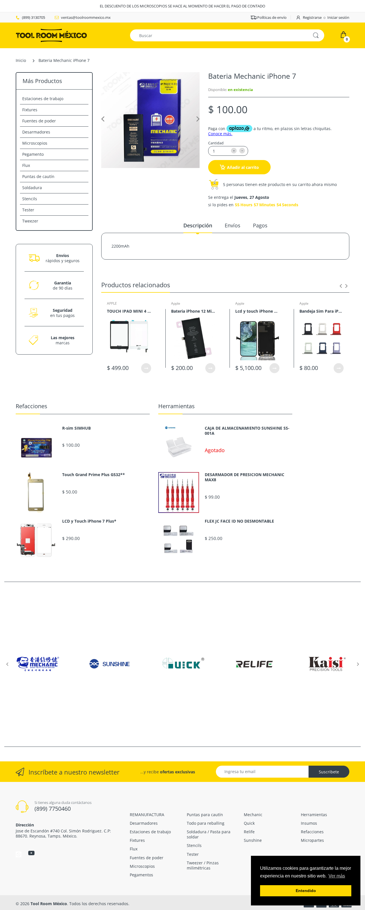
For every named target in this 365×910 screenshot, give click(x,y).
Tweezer (30, 221)
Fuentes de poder (39, 121)
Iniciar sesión (338, 17)
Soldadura (32, 187)
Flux (26, 165)
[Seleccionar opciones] (146, 368)
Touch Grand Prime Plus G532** (93, 474)
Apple (175, 303)
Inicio (21, 60)
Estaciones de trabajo (42, 98)
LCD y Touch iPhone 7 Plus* (89, 521)
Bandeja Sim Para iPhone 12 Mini (321, 311)
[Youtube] (31, 853)
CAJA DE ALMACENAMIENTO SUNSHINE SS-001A (247, 431)
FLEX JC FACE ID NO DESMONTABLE (239, 521)
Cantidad (216, 142)
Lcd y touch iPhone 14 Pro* (257, 311)
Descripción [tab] (197, 225)
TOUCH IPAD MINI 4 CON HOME (129, 311)
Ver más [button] (336, 875)
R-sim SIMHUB (76, 428)
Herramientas (176, 406)
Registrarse (312, 17)
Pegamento (33, 154)
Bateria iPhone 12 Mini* (193, 311)
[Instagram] (18, 853)
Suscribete (329, 771)
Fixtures (29, 109)
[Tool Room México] (51, 35)
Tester (28, 210)
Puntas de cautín (38, 176)
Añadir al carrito (243, 167)
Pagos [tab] (260, 225)
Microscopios (34, 143)
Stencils (29, 198)
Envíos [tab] (232, 225)
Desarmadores (36, 132)
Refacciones (31, 406)
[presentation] (341, 286)
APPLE (112, 303)
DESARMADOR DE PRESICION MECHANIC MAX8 (244, 477)
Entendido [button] (306, 890)
